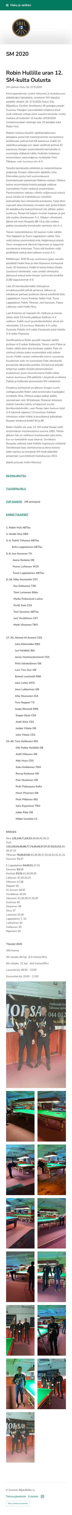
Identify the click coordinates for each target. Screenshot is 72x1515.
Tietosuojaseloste (16, 1496)
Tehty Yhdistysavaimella (18, 1503)
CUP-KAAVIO (14, 501)
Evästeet (33, 1496)
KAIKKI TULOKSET (17, 514)
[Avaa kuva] (20, 1116)
